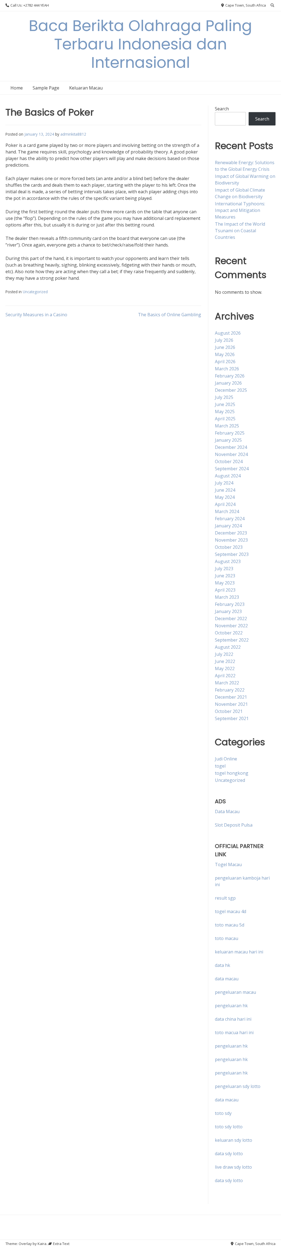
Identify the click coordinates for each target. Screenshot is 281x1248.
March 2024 (227, 511)
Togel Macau (228, 864)
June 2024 (225, 490)
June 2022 (225, 661)
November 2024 (231, 454)
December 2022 (231, 618)
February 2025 (230, 433)
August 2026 (228, 333)
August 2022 (228, 647)
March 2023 (227, 597)
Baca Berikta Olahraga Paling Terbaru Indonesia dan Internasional (140, 44)
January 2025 (228, 440)
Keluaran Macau (86, 88)
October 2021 (229, 711)
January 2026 (228, 383)
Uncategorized (35, 291)
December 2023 (231, 533)
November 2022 (231, 626)
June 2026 (225, 347)
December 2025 (231, 390)
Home (16, 88)
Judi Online (226, 759)
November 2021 (231, 704)
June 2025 (225, 404)
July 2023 (224, 569)
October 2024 (229, 461)
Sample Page (46, 88)
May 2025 (225, 411)
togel (220, 766)
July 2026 (224, 340)
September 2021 (232, 718)
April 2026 (225, 362)
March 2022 (227, 683)
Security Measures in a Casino (36, 315)
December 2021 (231, 697)
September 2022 (232, 640)
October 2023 (229, 547)
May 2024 (225, 497)
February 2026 (230, 376)
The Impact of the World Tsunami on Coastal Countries (240, 230)
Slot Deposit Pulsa (233, 825)
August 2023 (228, 561)
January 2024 (228, 526)
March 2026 (227, 369)
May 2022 (225, 668)
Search (222, 109)
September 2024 (232, 469)
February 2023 (230, 604)
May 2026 (225, 354)
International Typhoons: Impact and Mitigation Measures (240, 210)
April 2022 (225, 676)
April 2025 (225, 419)
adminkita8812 (73, 134)
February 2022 (230, 690)
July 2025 (224, 397)
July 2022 (224, 654)
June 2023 (225, 576)
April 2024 (225, 504)
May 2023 (225, 583)
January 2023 (228, 611)
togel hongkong (231, 773)
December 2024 (231, 447)
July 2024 (224, 483)
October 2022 (229, 633)
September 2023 (232, 554)
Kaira (42, 1243)
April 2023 (225, 590)
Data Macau (227, 811)
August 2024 (228, 476)
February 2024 (230, 519)
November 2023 (231, 540)
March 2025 (227, 426)
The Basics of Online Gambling (169, 315)
